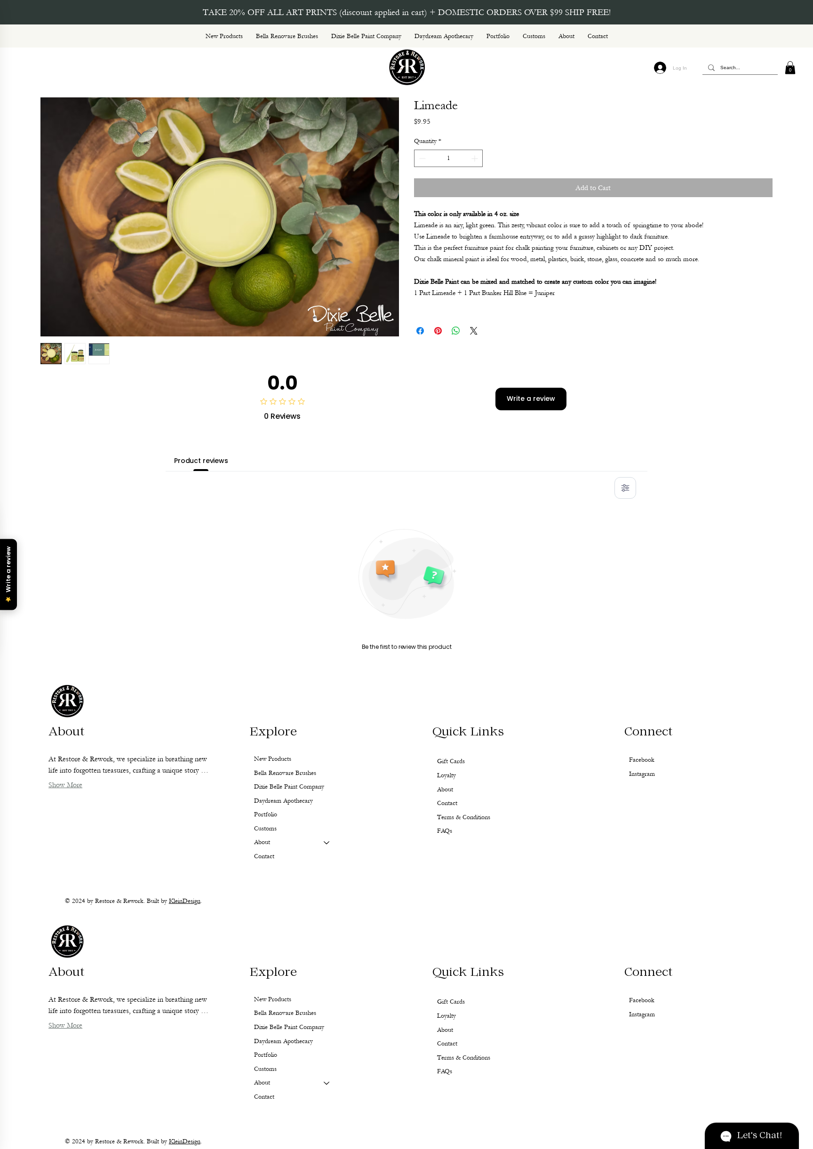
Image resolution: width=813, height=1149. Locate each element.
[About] (327, 1083)
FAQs (444, 1071)
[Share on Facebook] (420, 330)
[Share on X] (473, 330)
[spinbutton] (448, 158)
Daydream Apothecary (283, 1041)
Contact (264, 1097)
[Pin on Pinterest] (438, 330)
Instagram (642, 1014)
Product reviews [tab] (201, 460)
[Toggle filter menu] (625, 488)
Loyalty (446, 1016)
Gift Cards (451, 1001)
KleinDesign (184, 1141)
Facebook (641, 1000)
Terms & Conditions (463, 1057)
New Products (272, 999)
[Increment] (475, 158)
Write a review (531, 398)
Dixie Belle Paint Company (289, 1027)
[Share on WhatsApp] (456, 330)
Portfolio (265, 1055)
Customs (265, 1069)
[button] (790, 67)
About (262, 1082)
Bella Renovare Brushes (285, 1013)
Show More (65, 1025)
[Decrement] (421, 158)
